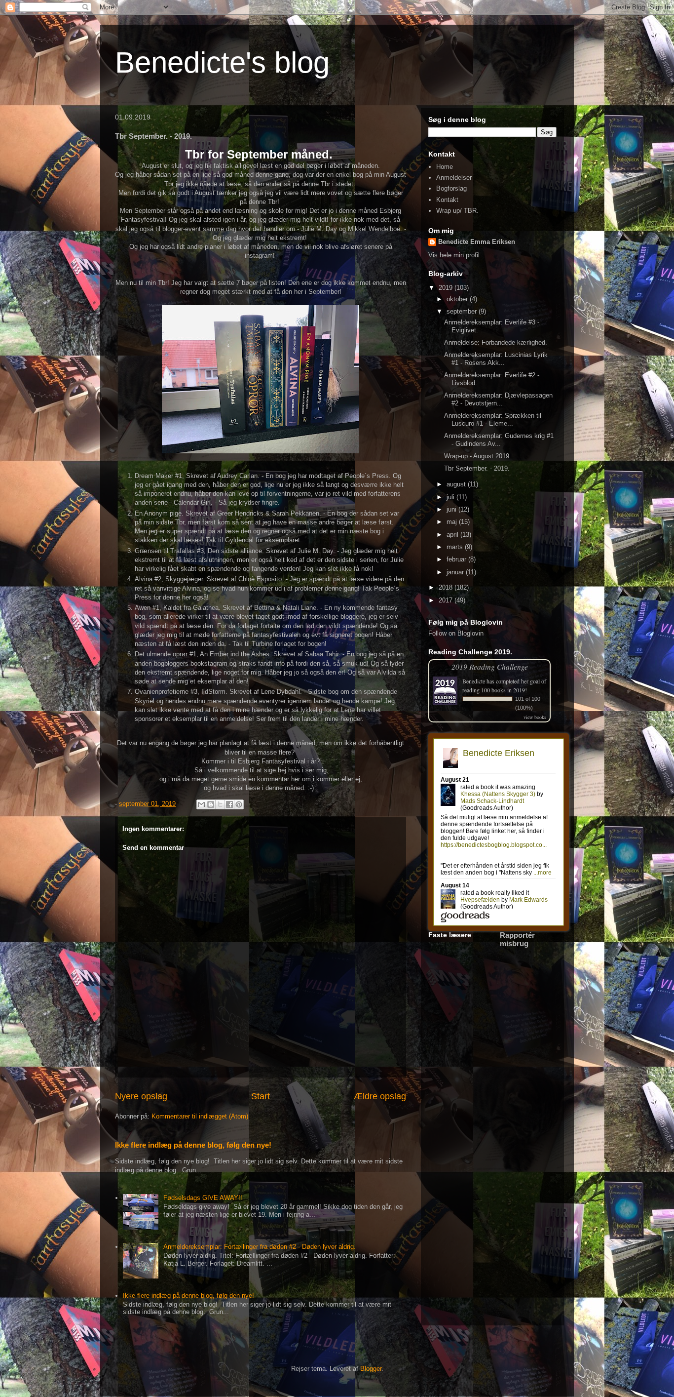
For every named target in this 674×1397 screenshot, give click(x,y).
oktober (458, 299)
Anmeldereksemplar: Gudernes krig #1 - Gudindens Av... (499, 439)
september (463, 311)
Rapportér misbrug (517, 939)
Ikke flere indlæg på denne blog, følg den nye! (193, 1145)
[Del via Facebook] (229, 804)
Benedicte (473, 681)
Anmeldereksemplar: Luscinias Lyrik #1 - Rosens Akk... (496, 358)
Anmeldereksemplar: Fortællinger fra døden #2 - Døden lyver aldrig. (259, 1246)
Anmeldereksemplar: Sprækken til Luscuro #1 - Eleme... (492, 419)
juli (451, 497)
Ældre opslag (380, 1096)
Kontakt (447, 199)
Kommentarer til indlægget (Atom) (199, 1116)
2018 (446, 587)
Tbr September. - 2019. (477, 468)
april (453, 534)
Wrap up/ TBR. (457, 210)
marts (456, 547)
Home (444, 166)
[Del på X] (220, 804)
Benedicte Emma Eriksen (476, 241)
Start (260, 1096)
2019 (446, 287)
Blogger (370, 1368)
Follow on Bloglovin (456, 633)
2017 (446, 600)
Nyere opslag (141, 1096)
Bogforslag (451, 188)
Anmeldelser (454, 177)
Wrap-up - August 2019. (477, 456)
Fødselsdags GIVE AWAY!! (202, 1197)
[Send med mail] (201, 804)
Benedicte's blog (222, 62)
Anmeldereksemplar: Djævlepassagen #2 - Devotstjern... (498, 399)
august (457, 484)
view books (535, 717)
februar (457, 559)
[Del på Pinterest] (239, 804)
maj (453, 521)
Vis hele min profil (454, 255)
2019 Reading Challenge (489, 666)
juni (452, 509)
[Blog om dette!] (211, 804)
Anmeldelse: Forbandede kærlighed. (495, 342)
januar (456, 572)
